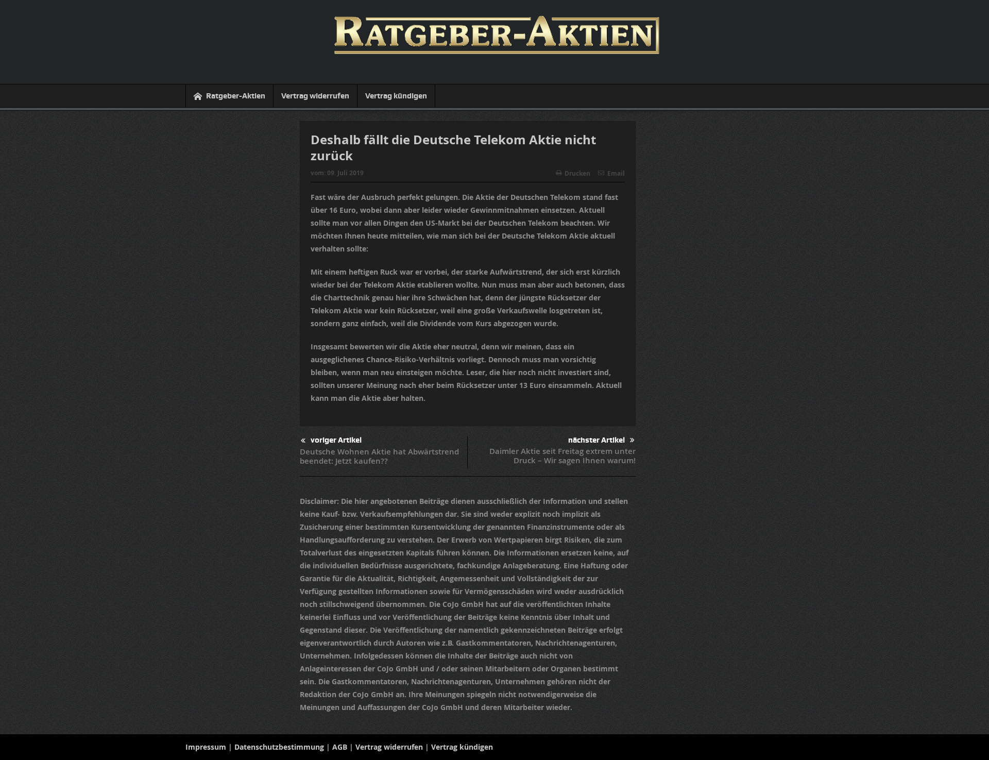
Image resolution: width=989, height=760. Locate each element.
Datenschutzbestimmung (279, 747)
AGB (339, 747)
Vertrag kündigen (396, 95)
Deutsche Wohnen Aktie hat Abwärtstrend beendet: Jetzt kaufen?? (379, 456)
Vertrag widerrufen (315, 95)
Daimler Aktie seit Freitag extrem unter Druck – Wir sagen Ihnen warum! (562, 456)
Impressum (205, 747)
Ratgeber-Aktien (235, 95)
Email (616, 173)
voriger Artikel (336, 440)
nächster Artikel (596, 440)
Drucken (577, 173)
